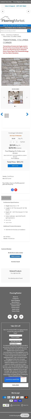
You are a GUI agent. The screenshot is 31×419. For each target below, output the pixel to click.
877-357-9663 (21, 6)
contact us (16, 158)
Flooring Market (18, 415)
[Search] (29, 30)
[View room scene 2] (16, 106)
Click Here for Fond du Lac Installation (15, 229)
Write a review (15, 256)
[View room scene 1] (14, 106)
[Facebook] (9, 316)
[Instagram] (21, 316)
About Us (15, 297)
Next (27, 114)
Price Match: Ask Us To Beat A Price (15, 27)
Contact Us (15, 298)
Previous (2, 114)
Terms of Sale (15, 311)
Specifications (6, 198)
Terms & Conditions (15, 304)
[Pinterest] (15, 316)
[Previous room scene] (4, 97)
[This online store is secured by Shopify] (6, 405)
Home (3, 35)
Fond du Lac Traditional (12, 35)
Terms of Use (15, 309)
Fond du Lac (10, 176)
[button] (15, 97)
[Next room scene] (27, 97)
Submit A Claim (15, 305)
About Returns (15, 302)
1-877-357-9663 (19, 366)
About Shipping (15, 300)
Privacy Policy (15, 307)
